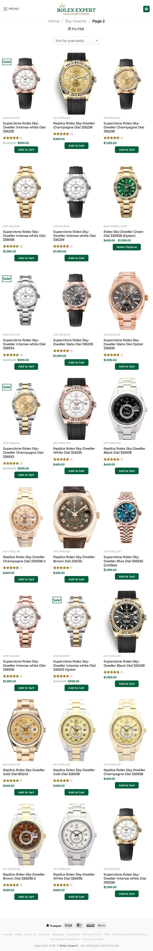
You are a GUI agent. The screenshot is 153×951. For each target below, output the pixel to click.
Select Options (127, 247)
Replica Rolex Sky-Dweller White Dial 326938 (74, 876)
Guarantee (73, 934)
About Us (30, 934)
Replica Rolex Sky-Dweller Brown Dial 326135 (74, 559)
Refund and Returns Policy (130, 934)
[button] (11, 9)
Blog (18, 934)
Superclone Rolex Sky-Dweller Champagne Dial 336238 (124, 127)
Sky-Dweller (76, 21)
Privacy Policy (92, 934)
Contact (44, 934)
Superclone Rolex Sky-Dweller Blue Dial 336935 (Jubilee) (123, 561)
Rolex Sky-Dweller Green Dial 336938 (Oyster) (123, 234)
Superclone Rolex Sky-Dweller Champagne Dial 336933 (23, 452)
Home (54, 21)
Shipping (58, 934)
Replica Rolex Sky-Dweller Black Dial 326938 (124, 450)
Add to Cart (26, 149)
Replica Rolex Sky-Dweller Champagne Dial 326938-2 (24, 559)
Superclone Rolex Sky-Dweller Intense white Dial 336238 (125, 878)
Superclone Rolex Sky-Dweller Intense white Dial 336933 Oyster (74, 665)
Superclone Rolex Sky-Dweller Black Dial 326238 (124, 663)
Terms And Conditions (64, 939)
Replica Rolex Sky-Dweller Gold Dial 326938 (74, 772)
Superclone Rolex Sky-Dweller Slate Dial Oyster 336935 (123, 344)
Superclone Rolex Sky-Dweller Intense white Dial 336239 (74, 236)
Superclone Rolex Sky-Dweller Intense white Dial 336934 (24, 344)
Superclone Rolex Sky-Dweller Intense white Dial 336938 (24, 236)
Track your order (93, 939)
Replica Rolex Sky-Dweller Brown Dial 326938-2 (24, 876)
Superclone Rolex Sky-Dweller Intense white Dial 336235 (24, 127)
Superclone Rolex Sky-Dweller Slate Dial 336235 (73, 342)
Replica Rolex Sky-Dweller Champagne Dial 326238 (74, 125)
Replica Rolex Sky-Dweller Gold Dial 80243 (24, 772)
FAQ (107, 934)
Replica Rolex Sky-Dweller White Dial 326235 (74, 450)
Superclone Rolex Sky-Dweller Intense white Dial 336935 (24, 665)
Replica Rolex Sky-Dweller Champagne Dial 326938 (124, 772)
